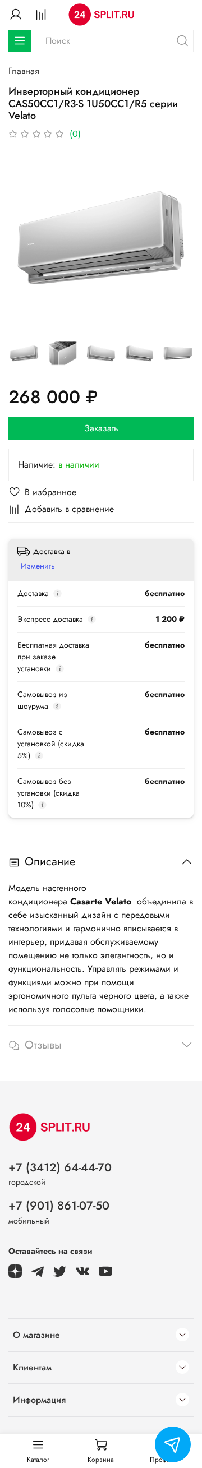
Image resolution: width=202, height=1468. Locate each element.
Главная (23, 70)
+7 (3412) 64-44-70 (60, 1167)
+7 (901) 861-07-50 (58, 1205)
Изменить (38, 566)
